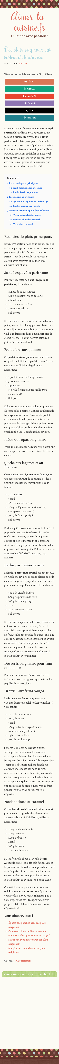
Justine (23, 63)
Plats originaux (22, 960)
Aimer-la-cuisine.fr (29, 21)
